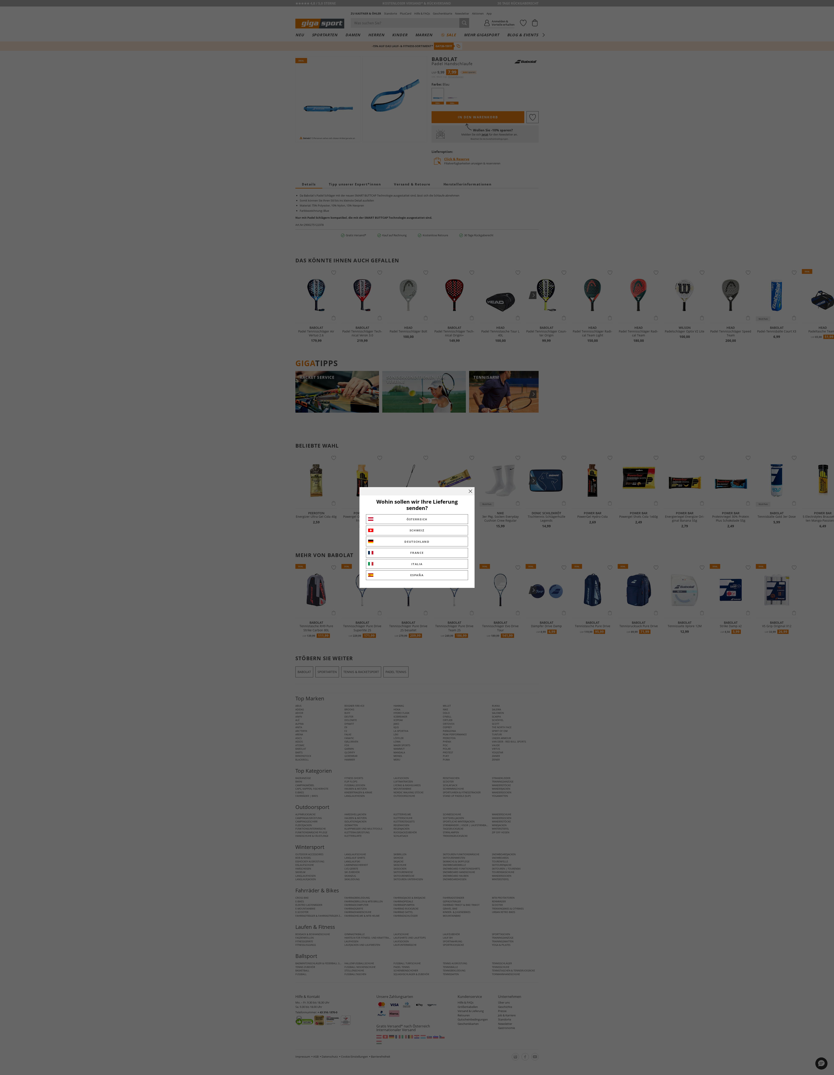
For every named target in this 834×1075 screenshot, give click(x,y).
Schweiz (417, 530)
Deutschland (417, 542)
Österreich (417, 519)
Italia (416, 564)
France (417, 553)
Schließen (470, 491)
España (417, 575)
